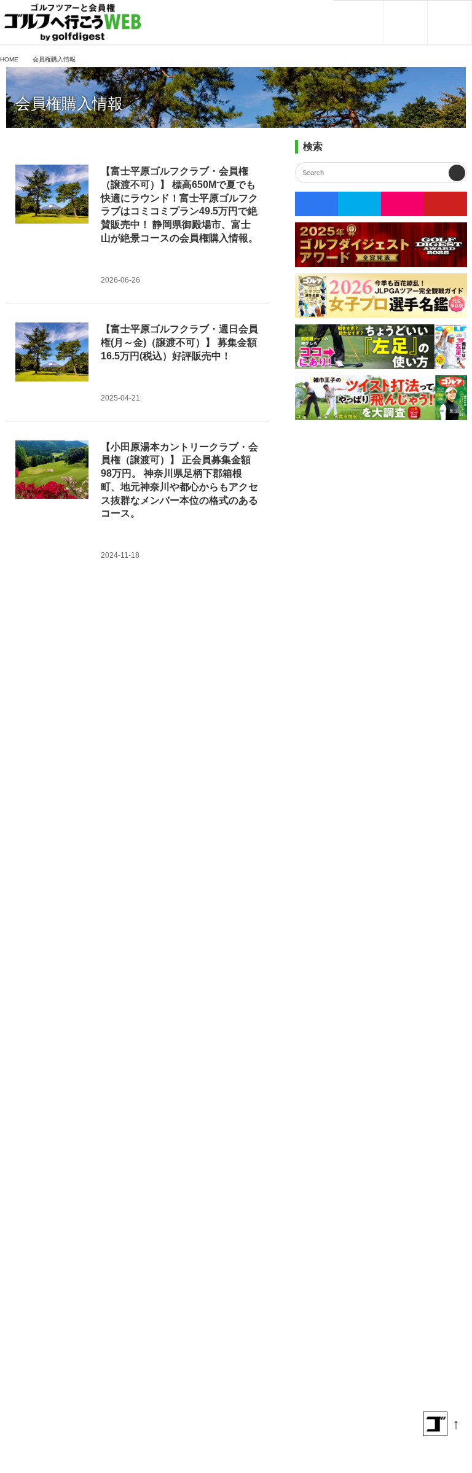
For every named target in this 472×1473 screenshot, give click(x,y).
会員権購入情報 (69, 103)
